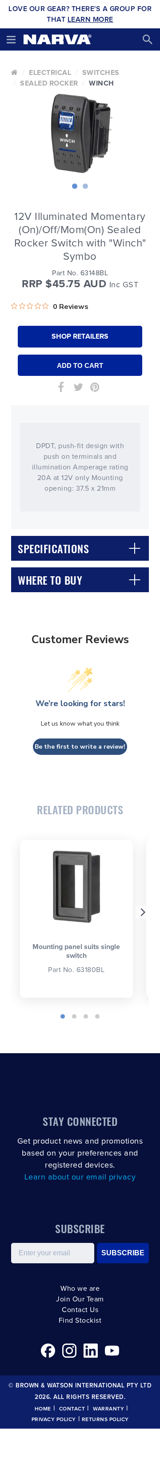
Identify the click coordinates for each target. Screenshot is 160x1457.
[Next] (142, 912)
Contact (72, 1409)
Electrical (50, 72)
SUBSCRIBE (122, 1253)
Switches (101, 72)
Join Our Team (80, 1299)
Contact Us (80, 1309)
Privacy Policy (54, 1419)
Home (43, 1409)
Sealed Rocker (49, 83)
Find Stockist (80, 1320)
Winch (101, 83)
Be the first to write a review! (80, 746)
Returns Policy (105, 1419)
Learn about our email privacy (80, 1177)
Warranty (108, 1409)
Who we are (80, 1288)
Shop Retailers (80, 336)
